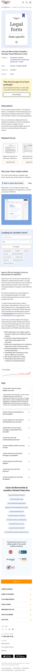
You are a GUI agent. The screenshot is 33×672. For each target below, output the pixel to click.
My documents (8, 313)
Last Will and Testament (17, 254)
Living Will (17, 251)
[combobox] (16, 237)
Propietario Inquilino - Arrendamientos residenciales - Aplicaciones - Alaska (20, 60)
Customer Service (7, 599)
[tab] (13, 183)
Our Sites (4, 620)
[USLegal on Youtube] (13, 629)
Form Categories (7, 594)
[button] (30, 2)
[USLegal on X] (2, 629)
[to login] (26, 2)
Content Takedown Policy (7, 670)
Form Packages (7, 589)
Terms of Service (17, 668)
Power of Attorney (7, 257)
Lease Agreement (7, 251)
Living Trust (26, 251)
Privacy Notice (25, 668)
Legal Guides (6, 604)
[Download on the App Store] (7, 656)
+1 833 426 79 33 (7, 636)
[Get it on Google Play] (21, 656)
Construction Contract (18, 260)
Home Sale (5, 254)
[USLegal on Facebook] (6, 629)
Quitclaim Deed (19, 257)
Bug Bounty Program (20, 670)
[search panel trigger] (23, 2)
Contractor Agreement (8, 263)
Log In (22, 307)
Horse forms (6, 260)
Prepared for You (7, 609)
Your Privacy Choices (6, 668)
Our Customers (7, 615)
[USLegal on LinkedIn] (9, 629)
